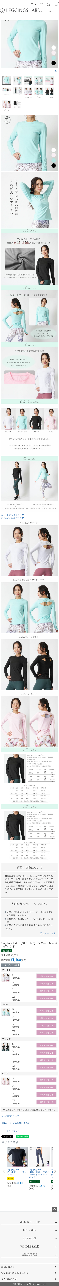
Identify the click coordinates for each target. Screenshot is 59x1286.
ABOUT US (29, 1254)
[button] (3, 1171)
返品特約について (10, 1116)
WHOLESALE (29, 1246)
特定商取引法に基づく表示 (14, 1272)
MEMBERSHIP (30, 1222)
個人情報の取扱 (9, 1279)
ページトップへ (54, 1209)
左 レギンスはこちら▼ (12, 514)
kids (51, 11)
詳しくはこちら (48, 933)
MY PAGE (29, 1230)
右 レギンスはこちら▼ (12, 518)
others (39, 11)
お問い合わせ (7, 1266)
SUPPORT (29, 1238)
